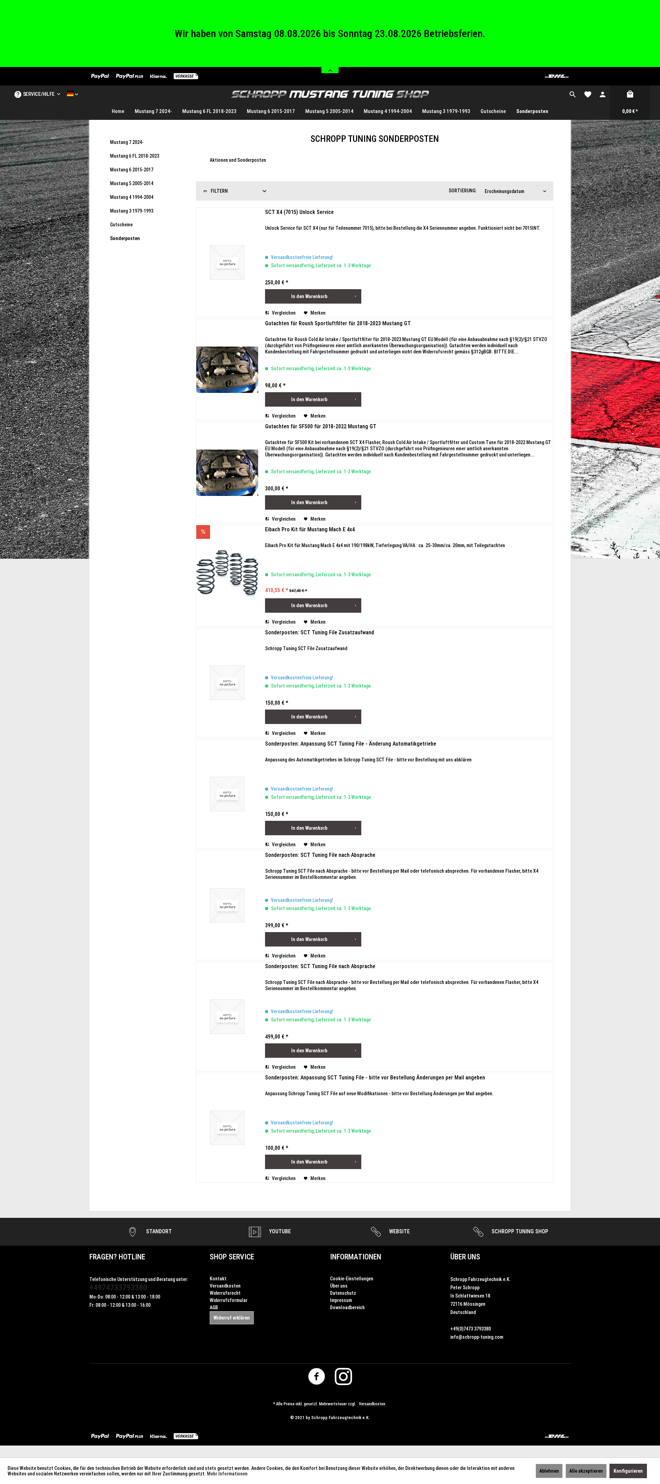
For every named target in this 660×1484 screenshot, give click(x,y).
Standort (158, 1243)
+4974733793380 (118, 1299)
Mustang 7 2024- (127, 154)
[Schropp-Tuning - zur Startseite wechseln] (330, 105)
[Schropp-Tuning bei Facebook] (317, 1390)
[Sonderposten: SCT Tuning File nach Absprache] (227, 917)
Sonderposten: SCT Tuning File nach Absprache (320, 866)
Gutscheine (121, 236)
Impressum (341, 1312)
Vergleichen (283, 324)
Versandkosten (225, 1297)
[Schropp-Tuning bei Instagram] (343, 1390)
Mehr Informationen (227, 1473)
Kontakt (218, 1290)
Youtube (279, 1243)
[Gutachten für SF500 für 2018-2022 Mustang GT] (227, 484)
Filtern (219, 202)
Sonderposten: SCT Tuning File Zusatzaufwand (319, 644)
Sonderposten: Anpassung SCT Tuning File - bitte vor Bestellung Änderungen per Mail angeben (375, 1089)
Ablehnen (549, 1471)
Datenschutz (343, 1304)
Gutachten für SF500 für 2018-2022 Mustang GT (320, 438)
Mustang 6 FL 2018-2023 (134, 167)
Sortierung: (462, 202)
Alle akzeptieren (586, 1471)
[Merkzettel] (587, 105)
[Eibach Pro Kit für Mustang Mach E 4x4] (227, 587)
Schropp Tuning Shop (519, 1243)
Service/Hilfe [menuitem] (38, 106)
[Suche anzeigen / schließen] (572, 105)
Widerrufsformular (229, 1312)
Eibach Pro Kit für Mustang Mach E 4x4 (310, 541)
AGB (214, 1319)
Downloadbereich (347, 1319)
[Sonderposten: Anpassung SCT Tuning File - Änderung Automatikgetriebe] (227, 805)
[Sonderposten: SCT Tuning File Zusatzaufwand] (227, 694)
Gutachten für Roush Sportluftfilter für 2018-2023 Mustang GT (338, 335)
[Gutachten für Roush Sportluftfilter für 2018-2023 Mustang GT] (227, 381)
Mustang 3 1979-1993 (131, 222)
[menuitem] (572, 105)
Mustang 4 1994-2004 (131, 209)
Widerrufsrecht (225, 1304)
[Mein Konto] (602, 105)
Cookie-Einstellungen (351, 1290)
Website (399, 1243)
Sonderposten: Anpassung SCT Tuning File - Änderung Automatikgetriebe (350, 755)
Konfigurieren (628, 1471)
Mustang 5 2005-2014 (131, 195)
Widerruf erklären (231, 1329)
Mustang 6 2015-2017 (131, 181)
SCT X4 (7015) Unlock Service (299, 223)
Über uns (339, 1297)
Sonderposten (125, 250)
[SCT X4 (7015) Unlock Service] (227, 274)
